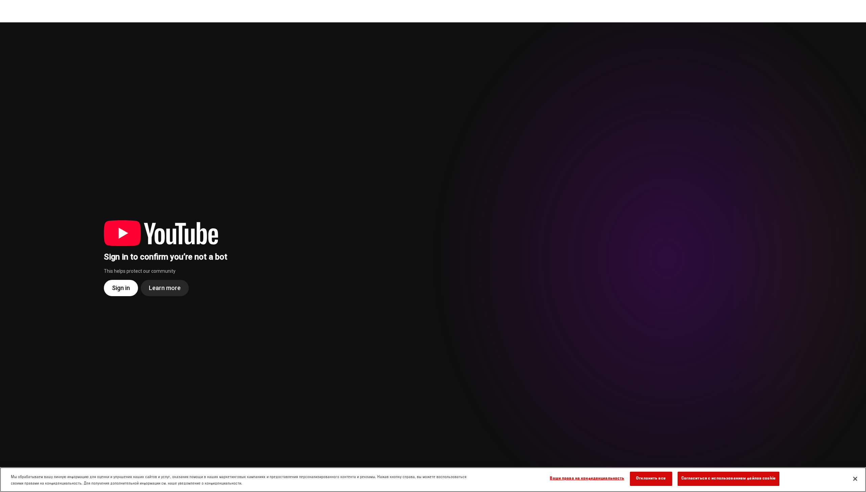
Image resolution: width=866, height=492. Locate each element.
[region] (433, 479)
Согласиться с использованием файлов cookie (728, 478)
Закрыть (853, 36)
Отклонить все (651, 478)
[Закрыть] (855, 478)
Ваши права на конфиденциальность (587, 478)
